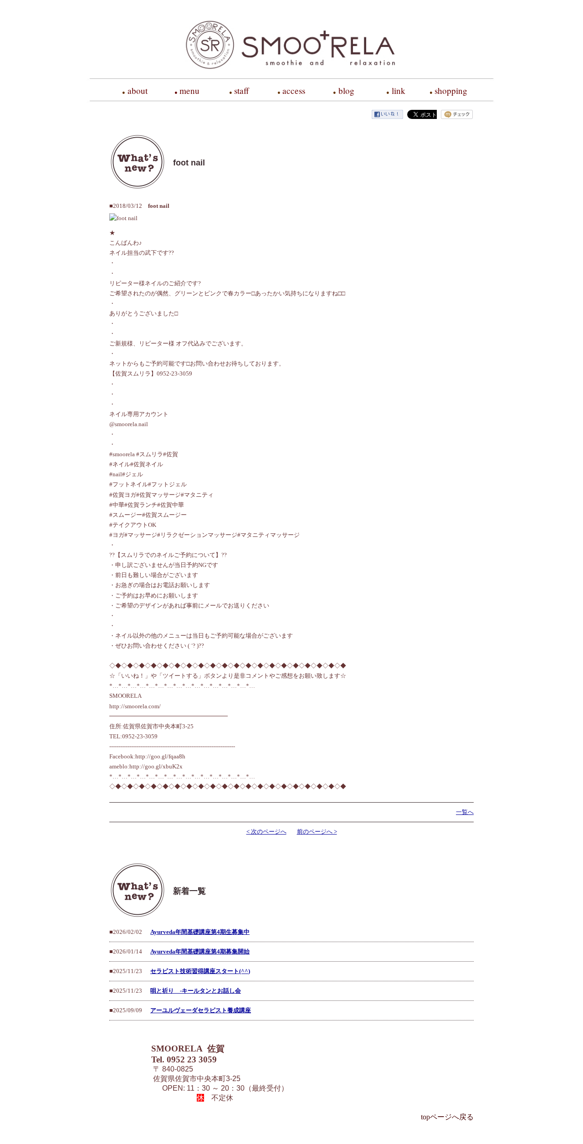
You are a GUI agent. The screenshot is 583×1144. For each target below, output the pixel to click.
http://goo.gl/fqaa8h (160, 756)
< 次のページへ (266, 831)
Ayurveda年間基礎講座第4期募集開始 (200, 951)
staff (241, 90)
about (138, 90)
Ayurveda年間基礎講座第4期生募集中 (200, 931)
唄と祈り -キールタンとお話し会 (195, 990)
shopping (451, 90)
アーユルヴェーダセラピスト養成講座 (200, 1010)
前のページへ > (317, 831)
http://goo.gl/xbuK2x (156, 766)
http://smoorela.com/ (135, 706)
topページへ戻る (447, 1117)
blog (346, 90)
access (293, 90)
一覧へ (465, 812)
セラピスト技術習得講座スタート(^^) (200, 971)
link (398, 90)
